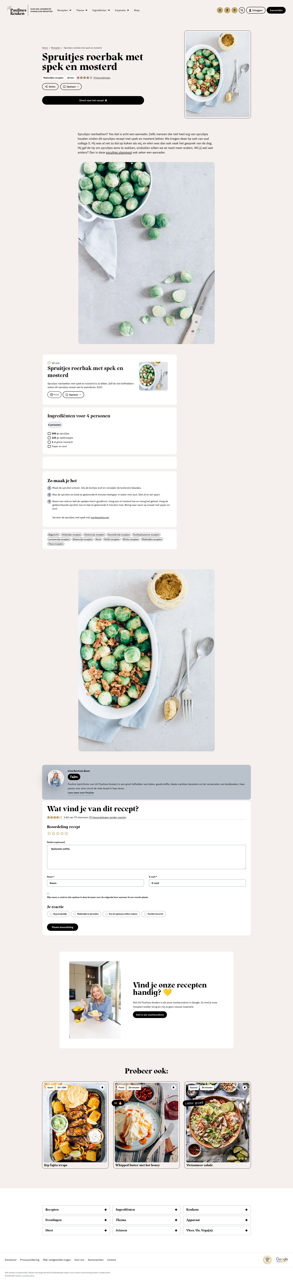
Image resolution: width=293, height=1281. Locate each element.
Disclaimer (11, 1259)
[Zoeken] (242, 10)
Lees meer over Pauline (81, 792)
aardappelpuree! (100, 517)
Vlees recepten (56, 543)
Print (56, 394)
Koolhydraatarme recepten (146, 534)
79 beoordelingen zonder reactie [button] (107, 817)
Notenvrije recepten (82, 539)
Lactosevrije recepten (59, 539)
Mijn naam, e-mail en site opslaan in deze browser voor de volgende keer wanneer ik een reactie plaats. (97, 897)
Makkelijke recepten (152, 539)
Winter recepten (131, 539)
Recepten (52, 1209)
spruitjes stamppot (119, 152)
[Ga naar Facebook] (227, 10)
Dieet (49, 1230)
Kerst (98, 539)
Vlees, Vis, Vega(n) (199, 1230)
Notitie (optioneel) (56, 842)
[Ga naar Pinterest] (235, 10)
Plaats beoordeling (62, 927)
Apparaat (193, 1220)
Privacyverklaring (29, 1259)
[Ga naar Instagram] (220, 10)
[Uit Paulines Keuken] (16, 10)
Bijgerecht (54, 534)
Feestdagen (53, 1220)
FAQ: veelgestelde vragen (57, 1259)
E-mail (153, 876)
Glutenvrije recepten (94, 534)
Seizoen (121, 1230)
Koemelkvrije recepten (119, 534)
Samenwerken (96, 1259)
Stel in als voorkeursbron (151, 1015)
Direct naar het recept (91, 100)
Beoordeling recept (63, 827)
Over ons (79, 1259)
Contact (111, 1259)
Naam (50, 876)
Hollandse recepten (71, 534)
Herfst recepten (111, 539)
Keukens (192, 1209)
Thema (121, 1220)
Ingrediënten (125, 1209)
